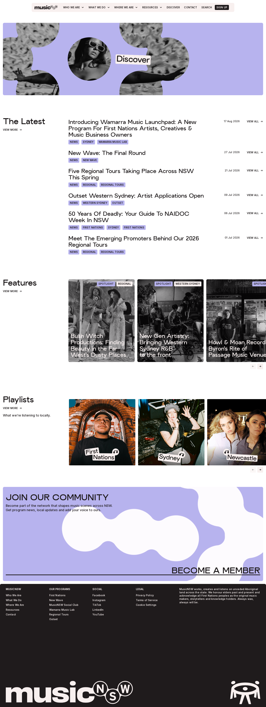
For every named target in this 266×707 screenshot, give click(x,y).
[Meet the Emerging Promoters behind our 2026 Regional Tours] (142, 241)
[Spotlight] (106, 283)
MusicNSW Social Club (64, 605)
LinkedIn (98, 610)
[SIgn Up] (222, 7)
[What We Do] (99, 7)
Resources (12, 610)
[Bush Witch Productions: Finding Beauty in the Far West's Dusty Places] (101, 320)
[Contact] (191, 7)
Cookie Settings (146, 605)
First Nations (57, 595)
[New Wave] (89, 160)
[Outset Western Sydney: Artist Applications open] (142, 196)
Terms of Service (147, 600)
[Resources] (152, 7)
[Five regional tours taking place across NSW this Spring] (142, 174)
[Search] (206, 7)
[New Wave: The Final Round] (142, 153)
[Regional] (89, 184)
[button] (260, 366)
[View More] (12, 129)
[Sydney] (88, 142)
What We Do (14, 600)
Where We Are (15, 605)
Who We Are (13, 595)
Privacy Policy (145, 595)
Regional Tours (59, 615)
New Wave (56, 600)
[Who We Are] (74, 7)
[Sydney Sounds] (171, 432)
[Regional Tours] (112, 184)
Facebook (98, 595)
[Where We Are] (126, 7)
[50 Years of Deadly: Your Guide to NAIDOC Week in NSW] (142, 217)
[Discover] (173, 7)
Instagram (98, 600)
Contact (11, 615)
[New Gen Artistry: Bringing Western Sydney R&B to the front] (170, 320)
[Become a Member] (216, 570)
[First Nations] (134, 227)
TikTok (96, 605)
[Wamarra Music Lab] (112, 142)
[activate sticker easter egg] (245, 692)
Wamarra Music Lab (62, 610)
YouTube (98, 615)
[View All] (255, 121)
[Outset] (118, 203)
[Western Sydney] (95, 203)
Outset (53, 619)
